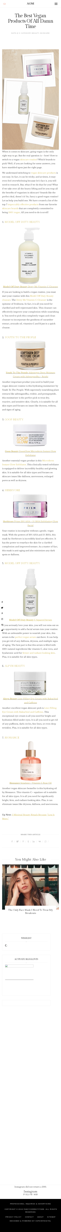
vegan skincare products (43, 173)
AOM (30, 3)
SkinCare (45, 33)
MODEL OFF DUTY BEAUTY (22, 222)
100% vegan (14, 212)
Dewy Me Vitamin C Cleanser (30, 286)
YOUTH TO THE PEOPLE (20, 337)
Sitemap (51, 1217)
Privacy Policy (14, 1217)
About (40, 1217)
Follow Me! (30, 1194)
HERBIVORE (12, 490)
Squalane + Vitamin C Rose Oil (31, 783)
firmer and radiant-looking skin (39, 653)
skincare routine (28, 159)
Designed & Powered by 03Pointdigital (30, 1221)
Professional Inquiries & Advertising (30, 1204)
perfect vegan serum (25, 637)
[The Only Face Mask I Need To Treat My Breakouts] (30, 887)
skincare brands (10, 208)
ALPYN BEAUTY (15, 666)
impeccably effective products (23, 204)
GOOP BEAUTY (14, 419)
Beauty (35, 33)
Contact (29, 1217)
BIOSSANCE (12, 737)
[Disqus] (30, 1055)
